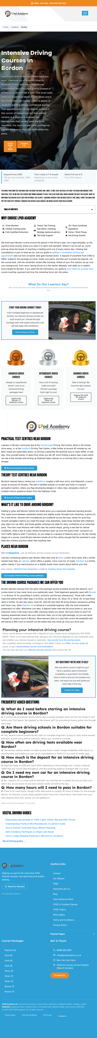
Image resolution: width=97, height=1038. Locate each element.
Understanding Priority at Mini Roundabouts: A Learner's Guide (35, 823)
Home (6, 27)
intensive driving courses (39, 650)
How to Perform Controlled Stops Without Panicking (30, 827)
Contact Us (59, 975)
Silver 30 (9, 971)
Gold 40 (8, 960)
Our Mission (58, 878)
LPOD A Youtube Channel (65, 904)
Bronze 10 (9, 991)
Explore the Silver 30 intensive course (48, 400)
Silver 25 (9, 976)
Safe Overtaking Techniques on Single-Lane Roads (30, 832)
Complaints (62, 1016)
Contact (57, 873)
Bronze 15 (9, 986)
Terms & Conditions (29, 1015)
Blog (55, 894)
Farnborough (47, 445)
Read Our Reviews (16, 886)
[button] (92, 209)
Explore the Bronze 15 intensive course (16, 400)
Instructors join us (61, 889)
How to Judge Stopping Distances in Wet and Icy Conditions (34, 836)
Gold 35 (8, 965)
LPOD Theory (59, 909)
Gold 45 (8, 955)
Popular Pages (57, 934)
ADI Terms (47, 1015)
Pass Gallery (59, 914)
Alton (60, 557)
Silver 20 (9, 981)
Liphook (25, 561)
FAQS (55, 883)
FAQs (68, 643)
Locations (15, 27)
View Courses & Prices (25, 332)
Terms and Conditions (63, 920)
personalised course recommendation (35, 646)
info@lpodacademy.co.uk (69, 955)
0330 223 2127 (64, 950)
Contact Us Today (71, 690)
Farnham (80, 561)
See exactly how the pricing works (63, 640)
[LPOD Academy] (17, 13)
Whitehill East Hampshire (26, 569)
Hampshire (13, 553)
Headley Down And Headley (61, 569)
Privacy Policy (60, 925)
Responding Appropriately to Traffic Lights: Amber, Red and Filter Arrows (40, 819)
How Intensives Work (63, 899)
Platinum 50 (27, 605)
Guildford (25, 448)
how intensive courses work (80, 269)
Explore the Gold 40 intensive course (81, 397)
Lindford (43, 569)
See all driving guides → (14, 841)
